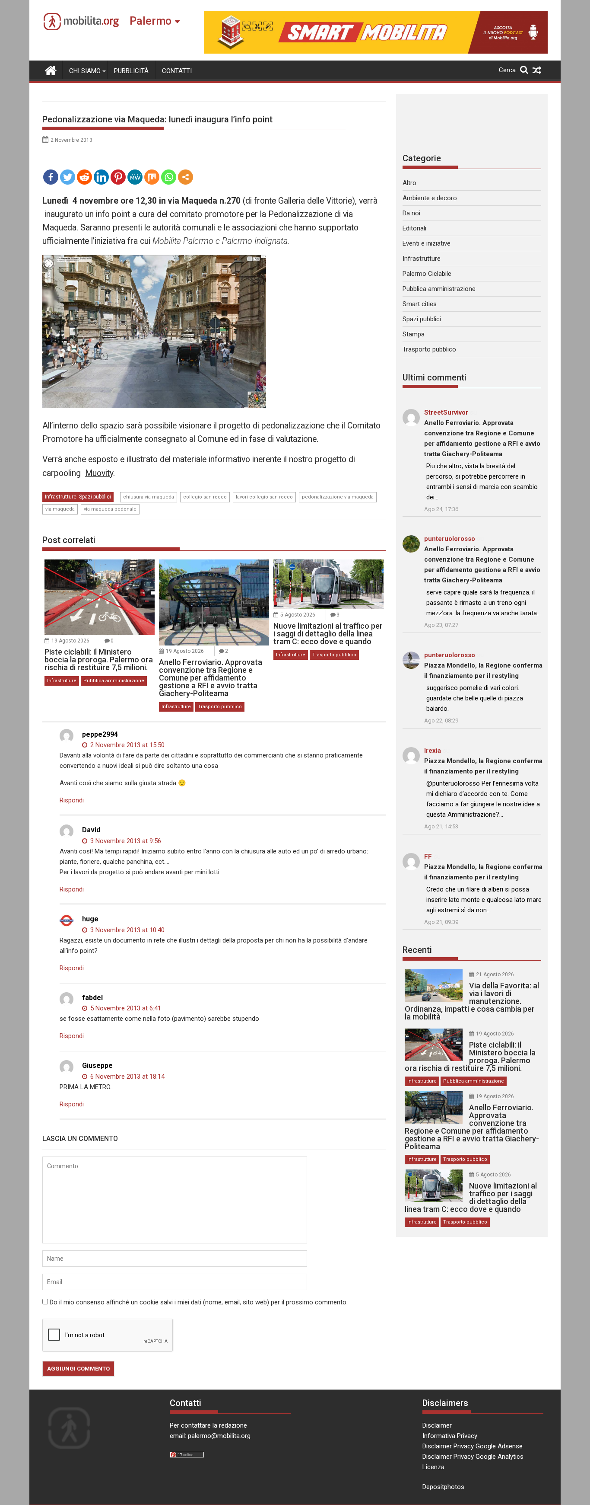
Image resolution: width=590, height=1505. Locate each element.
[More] (185, 177)
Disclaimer (437, 1425)
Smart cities (420, 304)
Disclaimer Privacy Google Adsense (472, 1446)
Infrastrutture (60, 497)
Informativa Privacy (449, 1436)
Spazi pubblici (95, 497)
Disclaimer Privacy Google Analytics (472, 1456)
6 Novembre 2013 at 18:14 (127, 1076)
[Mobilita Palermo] (50, 69)
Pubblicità (131, 71)
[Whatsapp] (168, 177)
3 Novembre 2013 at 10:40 (127, 930)
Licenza (433, 1467)
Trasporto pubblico (220, 706)
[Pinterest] (118, 177)
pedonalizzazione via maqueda (338, 497)
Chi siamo (85, 71)
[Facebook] (50, 177)
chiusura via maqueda (148, 497)
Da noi (411, 213)
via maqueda (60, 509)
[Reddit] (84, 177)
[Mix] (151, 177)
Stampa (414, 334)
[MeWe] (135, 177)
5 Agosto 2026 (297, 615)
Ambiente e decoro (430, 198)
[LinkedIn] (101, 177)
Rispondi (72, 800)
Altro (409, 183)
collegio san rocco (205, 497)
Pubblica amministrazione (113, 681)
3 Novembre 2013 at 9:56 (125, 841)
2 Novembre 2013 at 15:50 (127, 745)
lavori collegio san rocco (264, 497)
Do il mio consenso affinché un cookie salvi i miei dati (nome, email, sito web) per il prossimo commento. (199, 1302)
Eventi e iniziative (426, 243)
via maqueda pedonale (110, 509)
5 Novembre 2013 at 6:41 (125, 1008)
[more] (185, 177)
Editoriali (414, 228)
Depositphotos (443, 1487)
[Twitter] (67, 177)
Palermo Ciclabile (427, 274)
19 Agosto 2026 (70, 641)
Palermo (150, 21)
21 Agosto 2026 (495, 974)
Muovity (99, 473)
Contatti (177, 71)
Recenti (417, 950)
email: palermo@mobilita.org (210, 1436)
